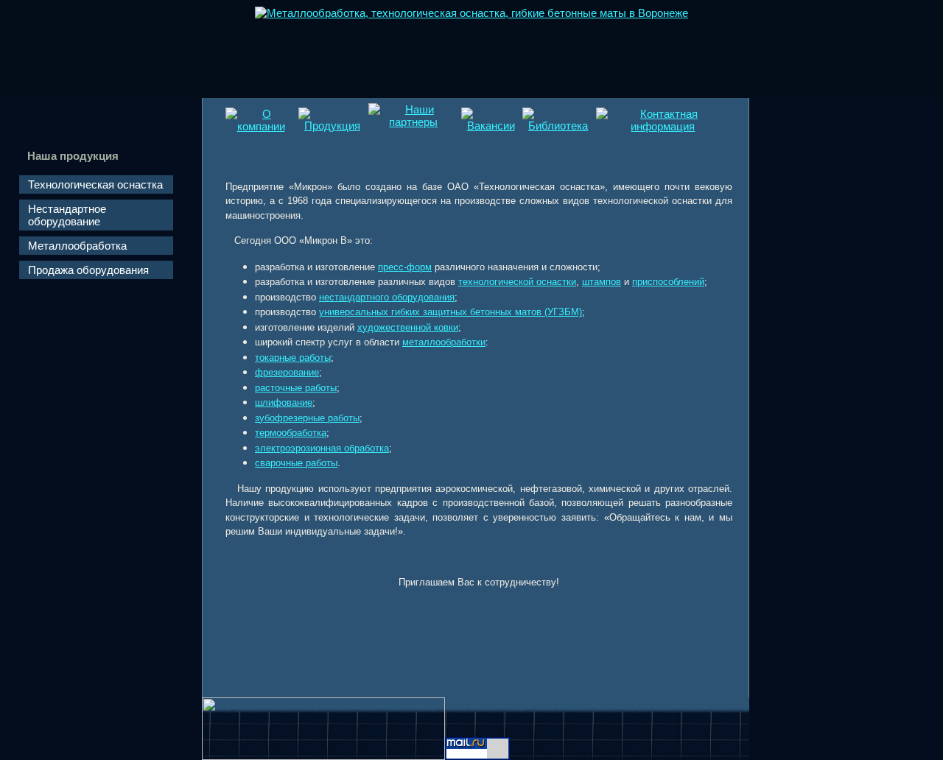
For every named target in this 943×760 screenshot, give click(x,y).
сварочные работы (296, 462)
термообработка (290, 432)
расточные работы (296, 387)
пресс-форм (405, 266)
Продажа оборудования (88, 270)
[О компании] (260, 126)
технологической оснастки (517, 281)
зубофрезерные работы (307, 417)
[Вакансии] (491, 125)
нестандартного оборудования (387, 297)
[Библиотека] (558, 125)
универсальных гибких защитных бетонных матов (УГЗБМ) (450, 311)
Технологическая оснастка (95, 184)
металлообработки (443, 342)
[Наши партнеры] (413, 122)
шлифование (283, 402)
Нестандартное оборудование (67, 215)
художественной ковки (407, 327)
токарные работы (293, 357)
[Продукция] (332, 125)
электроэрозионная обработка (322, 448)
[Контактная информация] (663, 126)
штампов (601, 281)
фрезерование (287, 372)
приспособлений (668, 281)
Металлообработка (77, 245)
